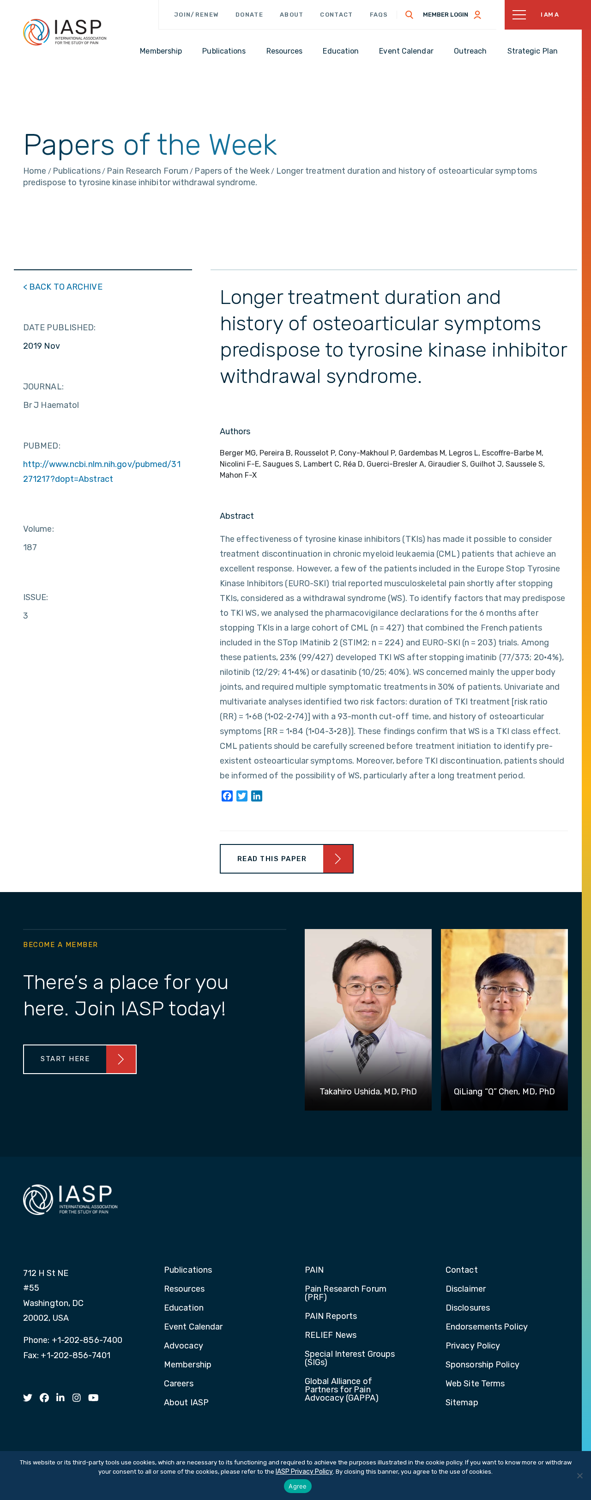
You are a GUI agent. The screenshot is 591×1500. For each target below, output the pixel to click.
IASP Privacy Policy (304, 1472)
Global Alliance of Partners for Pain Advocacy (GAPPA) (342, 1390)
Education (184, 1308)
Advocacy (183, 1346)
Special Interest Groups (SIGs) (350, 1358)
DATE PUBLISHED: (59, 327)
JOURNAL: (43, 387)
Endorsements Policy (487, 1327)
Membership (187, 1365)
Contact (336, 14)
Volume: (38, 529)
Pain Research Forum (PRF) (345, 1293)
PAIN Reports (331, 1316)
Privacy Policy (473, 1346)
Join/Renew (196, 14)
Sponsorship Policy (482, 1365)
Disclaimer (466, 1289)
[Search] (409, 15)
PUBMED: (41, 446)
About (292, 14)
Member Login (445, 14)
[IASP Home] (64, 32)
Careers (178, 1384)
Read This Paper (272, 859)
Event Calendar (193, 1327)
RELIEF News (330, 1335)
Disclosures (468, 1308)
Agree (298, 1486)
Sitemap (462, 1403)
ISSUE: (35, 597)
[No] (579, 1475)
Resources (184, 1289)
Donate (249, 14)
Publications (188, 1270)
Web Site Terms (475, 1384)
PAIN (314, 1270)
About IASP (186, 1403)
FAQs (379, 14)
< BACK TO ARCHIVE (63, 287)
